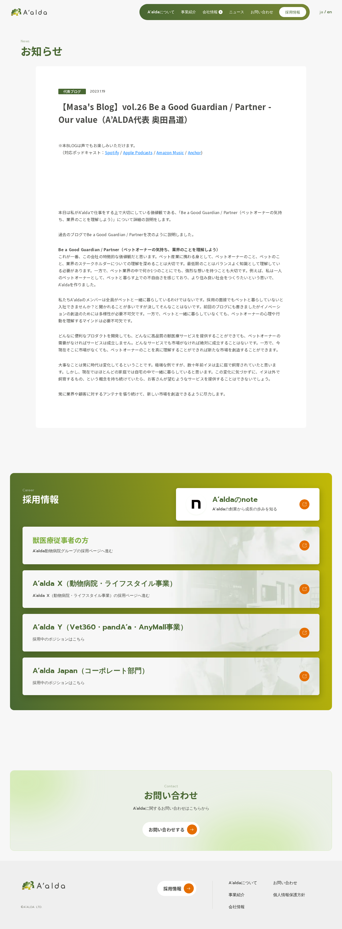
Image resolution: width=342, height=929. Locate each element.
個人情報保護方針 (289, 895)
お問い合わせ (262, 12)
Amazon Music (170, 152)
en (329, 12)
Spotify (112, 152)
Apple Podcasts (137, 152)
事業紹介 (188, 12)
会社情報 (237, 907)
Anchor (194, 152)
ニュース (236, 12)
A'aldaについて (161, 12)
